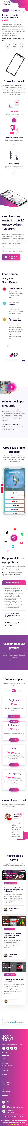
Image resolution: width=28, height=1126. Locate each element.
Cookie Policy (5, 1070)
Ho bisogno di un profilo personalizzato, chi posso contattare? (12, 623)
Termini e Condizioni (7, 1065)
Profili (3, 1087)
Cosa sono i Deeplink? (11, 583)
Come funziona (6, 1082)
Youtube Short (9, 929)
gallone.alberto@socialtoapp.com (14, 1107)
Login (3, 1058)
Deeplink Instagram (10, 883)
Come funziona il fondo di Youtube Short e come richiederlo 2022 (13, 935)
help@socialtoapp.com (12, 1106)
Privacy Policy (5, 1068)
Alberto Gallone (18, 1118)
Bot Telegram (5, 1084)
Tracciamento (6, 1091)
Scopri (14, 740)
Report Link (5, 1063)
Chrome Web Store (14, 1124)
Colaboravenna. (13, 1022)
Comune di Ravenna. (19, 1024)
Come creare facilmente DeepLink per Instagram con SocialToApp (13, 889)
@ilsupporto (9, 1103)
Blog (3, 1089)
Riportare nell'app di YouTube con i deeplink (14, 980)
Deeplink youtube (10, 974)
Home (3, 1080)
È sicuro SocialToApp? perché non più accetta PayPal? (12, 615)
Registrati (14, 716)
